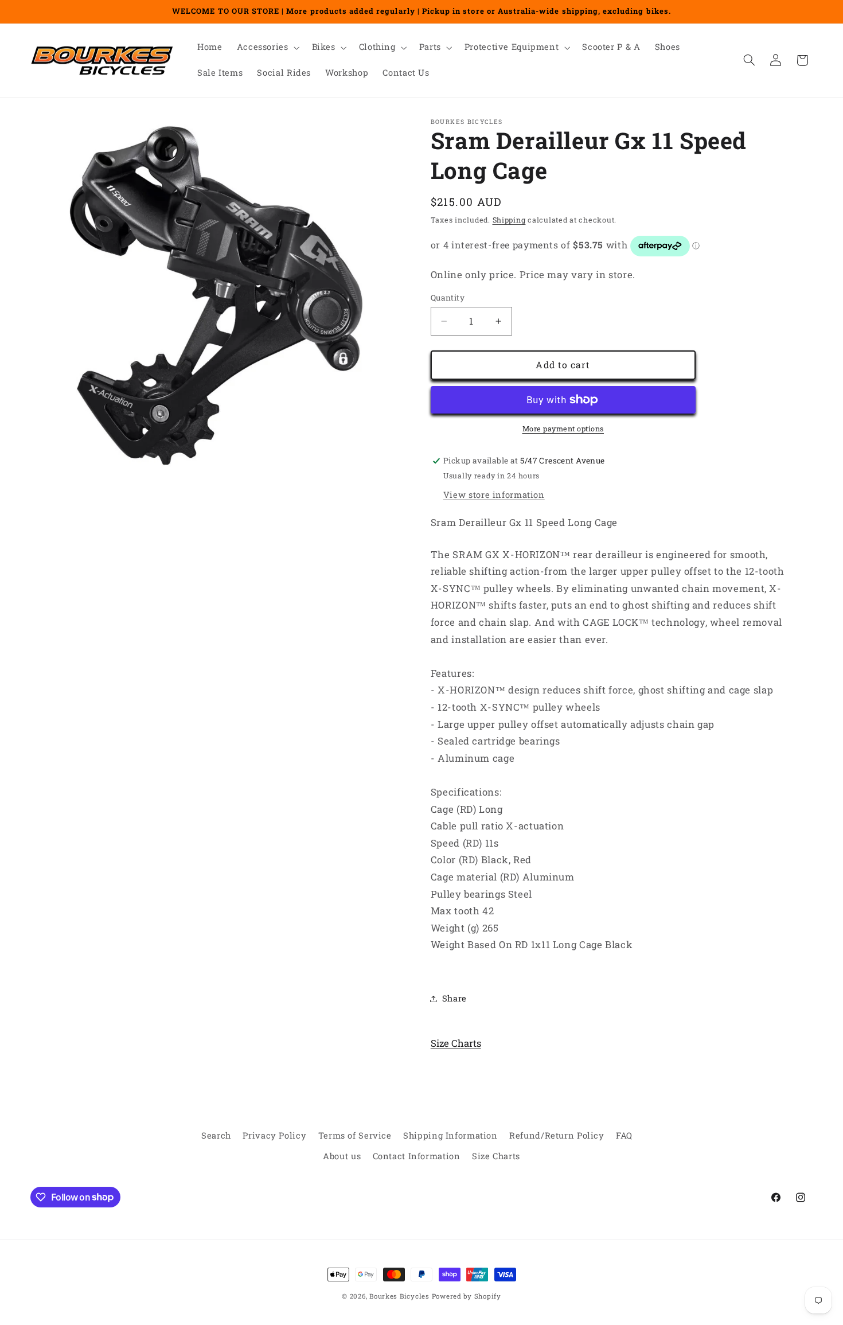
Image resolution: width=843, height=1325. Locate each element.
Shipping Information (450, 1135)
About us (342, 1156)
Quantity (448, 298)
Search (216, 1135)
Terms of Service (355, 1135)
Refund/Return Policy (556, 1135)
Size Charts (456, 1043)
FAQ (624, 1135)
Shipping (509, 219)
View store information (494, 494)
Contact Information (416, 1156)
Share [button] (454, 998)
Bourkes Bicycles (399, 1296)
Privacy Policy (274, 1135)
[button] (267, 47)
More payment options (563, 428)
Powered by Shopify (466, 1296)
